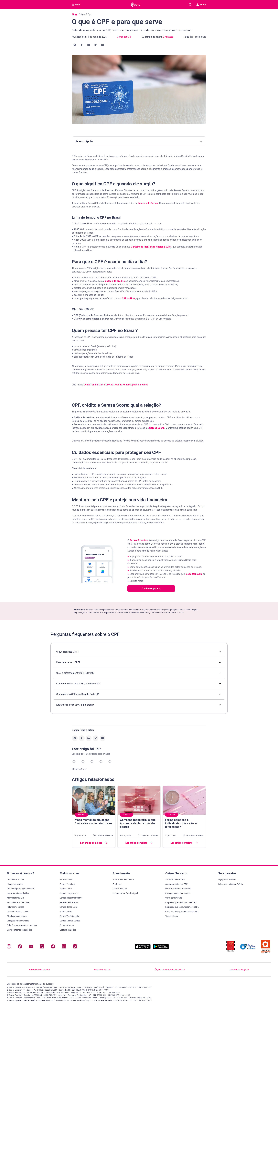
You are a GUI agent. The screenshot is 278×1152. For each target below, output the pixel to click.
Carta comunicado (173, 898)
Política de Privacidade (39, 969)
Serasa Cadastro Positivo (71, 898)
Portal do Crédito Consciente (178, 888)
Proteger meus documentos (177, 893)
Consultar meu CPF (15, 879)
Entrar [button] (203, 4)
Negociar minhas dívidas (18, 893)
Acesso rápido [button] (84, 141)
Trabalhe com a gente (239, 969)
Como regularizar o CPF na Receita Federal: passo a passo (116, 384)
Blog (74, 14)
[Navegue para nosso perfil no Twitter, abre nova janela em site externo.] (42, 947)
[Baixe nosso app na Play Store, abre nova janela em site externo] (161, 948)
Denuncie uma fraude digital (125, 893)
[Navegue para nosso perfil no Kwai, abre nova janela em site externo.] (75, 947)
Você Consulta (194, 574)
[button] (75, 45)
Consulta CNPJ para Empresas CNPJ (182, 911)
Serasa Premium (139, 540)
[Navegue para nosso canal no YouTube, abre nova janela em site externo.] (31, 947)
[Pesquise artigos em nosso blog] (190, 5)
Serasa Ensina (66, 911)
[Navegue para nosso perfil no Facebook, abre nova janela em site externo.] (53, 947)
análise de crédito (115, 281)
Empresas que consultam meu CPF (181, 902)
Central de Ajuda (120, 888)
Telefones (117, 884)
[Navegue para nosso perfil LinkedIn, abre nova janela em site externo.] (64, 947)
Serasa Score (156, 428)
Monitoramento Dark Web (18, 902)
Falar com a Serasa (15, 907)
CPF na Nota (128, 298)
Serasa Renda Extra (68, 907)
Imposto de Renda (148, 203)
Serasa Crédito (66, 879)
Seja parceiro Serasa (227, 879)
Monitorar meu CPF (15, 898)
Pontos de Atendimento (123, 879)
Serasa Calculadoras (69, 902)
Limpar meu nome (15, 884)
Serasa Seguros (67, 925)
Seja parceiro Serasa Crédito (230, 884)
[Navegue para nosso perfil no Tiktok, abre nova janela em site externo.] (20, 947)
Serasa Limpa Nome (69, 893)
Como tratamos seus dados (19, 930)
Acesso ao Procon (102, 969)
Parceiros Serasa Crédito (18, 911)
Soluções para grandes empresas (22, 925)
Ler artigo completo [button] (91, 842)
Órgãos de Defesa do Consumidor (170, 969)
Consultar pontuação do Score (20, 888)
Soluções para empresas (18, 921)
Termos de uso (171, 916)
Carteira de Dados (68, 930)
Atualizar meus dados (16, 916)
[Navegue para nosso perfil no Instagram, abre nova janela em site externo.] (9, 947)
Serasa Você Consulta (69, 916)
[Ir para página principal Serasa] (136, 4)
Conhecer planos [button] (151, 588)
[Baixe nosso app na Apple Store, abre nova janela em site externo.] (143, 948)
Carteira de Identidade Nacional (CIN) (151, 246)
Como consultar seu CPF (176, 884)
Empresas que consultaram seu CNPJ (182, 907)
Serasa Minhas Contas (70, 921)
